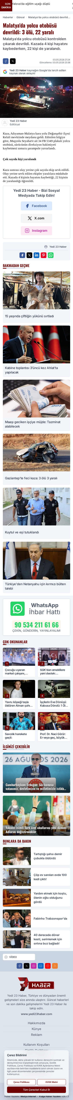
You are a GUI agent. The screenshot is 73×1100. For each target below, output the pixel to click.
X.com (39, 218)
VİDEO (13, 956)
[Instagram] (33, 966)
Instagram (39, 230)
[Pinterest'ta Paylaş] (43, 255)
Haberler (8, 17)
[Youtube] (48, 966)
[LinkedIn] (41, 966)
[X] (26, 966)
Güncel (20, 17)
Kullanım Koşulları (36, 1044)
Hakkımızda (36, 1023)
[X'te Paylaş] (13, 61)
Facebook (39, 206)
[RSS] (55, 966)
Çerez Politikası (21, 1082)
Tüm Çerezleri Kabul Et (36, 1089)
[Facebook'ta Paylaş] (6, 61)
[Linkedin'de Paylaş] (36, 255)
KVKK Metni (52, 1082)
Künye (36, 1029)
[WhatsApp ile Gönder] (51, 255)
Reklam (36, 1035)
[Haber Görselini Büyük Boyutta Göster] (36, 97)
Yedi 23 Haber (18, 122)
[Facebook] (19, 966)
